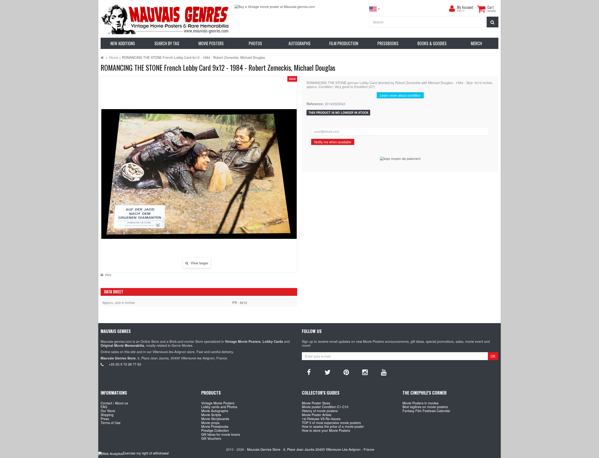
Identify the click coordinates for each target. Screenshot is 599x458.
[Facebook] (309, 372)
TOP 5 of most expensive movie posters (331, 422)
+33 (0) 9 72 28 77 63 (125, 364)
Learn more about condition (400, 95)
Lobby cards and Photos (219, 406)
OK (493, 356)
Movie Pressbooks (214, 426)
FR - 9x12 (239, 302)
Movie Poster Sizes (316, 403)
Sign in (460, 10)
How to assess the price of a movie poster (333, 426)
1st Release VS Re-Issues (321, 418)
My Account (465, 7)
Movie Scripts (211, 414)
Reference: (315, 104)
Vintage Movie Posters (217, 403)
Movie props (210, 422)
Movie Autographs (214, 410)
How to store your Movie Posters (326, 430)
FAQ (104, 406)
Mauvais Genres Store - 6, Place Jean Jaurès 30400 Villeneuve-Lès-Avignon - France (310, 449)
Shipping (107, 414)
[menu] (452, 9)
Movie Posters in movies (420, 403)
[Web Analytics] (110, 453)
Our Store (108, 410)
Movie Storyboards (215, 418)
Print (108, 275)
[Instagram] (365, 372)
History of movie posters (320, 410)
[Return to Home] (102, 57)
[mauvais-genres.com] (165, 19)
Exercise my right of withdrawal (146, 453)
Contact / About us (114, 403)
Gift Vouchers (211, 438)
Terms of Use (111, 422)
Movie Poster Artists (316, 414)
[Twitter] (328, 372)
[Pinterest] (346, 372)
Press (105, 418)
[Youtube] (384, 372)
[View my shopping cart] (481, 9)
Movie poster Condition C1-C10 (325, 406)
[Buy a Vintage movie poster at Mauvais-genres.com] (299, 7)
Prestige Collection (215, 430)
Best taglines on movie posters (425, 406)
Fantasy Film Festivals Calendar (426, 410)
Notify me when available (332, 142)
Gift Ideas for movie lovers (220, 434)
